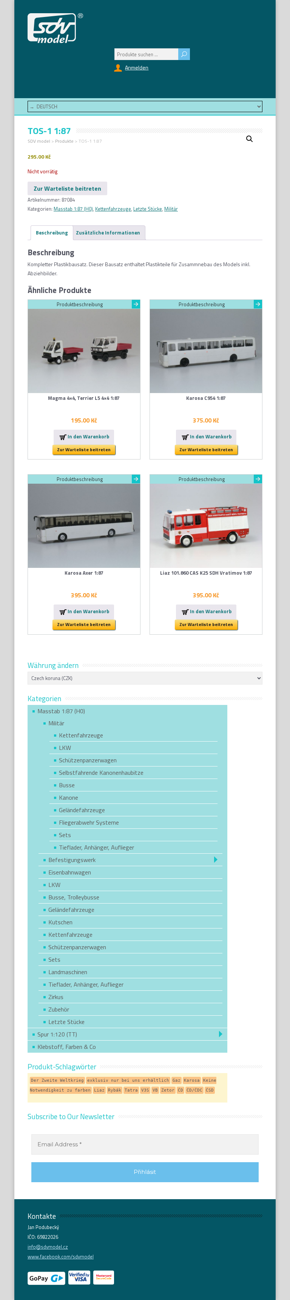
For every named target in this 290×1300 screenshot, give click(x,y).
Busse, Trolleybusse (73, 897)
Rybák (114, 1090)
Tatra (131, 1090)
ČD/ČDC (194, 1090)
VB (155, 1090)
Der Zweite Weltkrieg (57, 1080)
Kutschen (60, 922)
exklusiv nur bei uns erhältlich (128, 1080)
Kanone (68, 797)
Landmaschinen (67, 971)
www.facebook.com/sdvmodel (61, 1256)
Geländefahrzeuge (82, 809)
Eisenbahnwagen (69, 872)
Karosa (192, 1080)
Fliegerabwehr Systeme (89, 822)
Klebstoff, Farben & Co (66, 1046)
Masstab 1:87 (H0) (73, 209)
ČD (180, 1090)
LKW (65, 747)
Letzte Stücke (147, 209)
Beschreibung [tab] (52, 232)
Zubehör (58, 1009)
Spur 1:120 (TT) (57, 1034)
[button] (249, 139)
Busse (67, 785)
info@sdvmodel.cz (48, 1247)
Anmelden (136, 67)
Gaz (176, 1080)
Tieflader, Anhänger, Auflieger (96, 847)
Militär (171, 209)
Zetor (167, 1090)
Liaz (99, 1090)
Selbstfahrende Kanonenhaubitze (101, 772)
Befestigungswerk (72, 859)
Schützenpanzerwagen (88, 760)
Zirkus (55, 996)
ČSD (210, 1090)
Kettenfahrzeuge (113, 209)
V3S (145, 1090)
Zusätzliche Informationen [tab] (108, 232)
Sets (65, 834)
